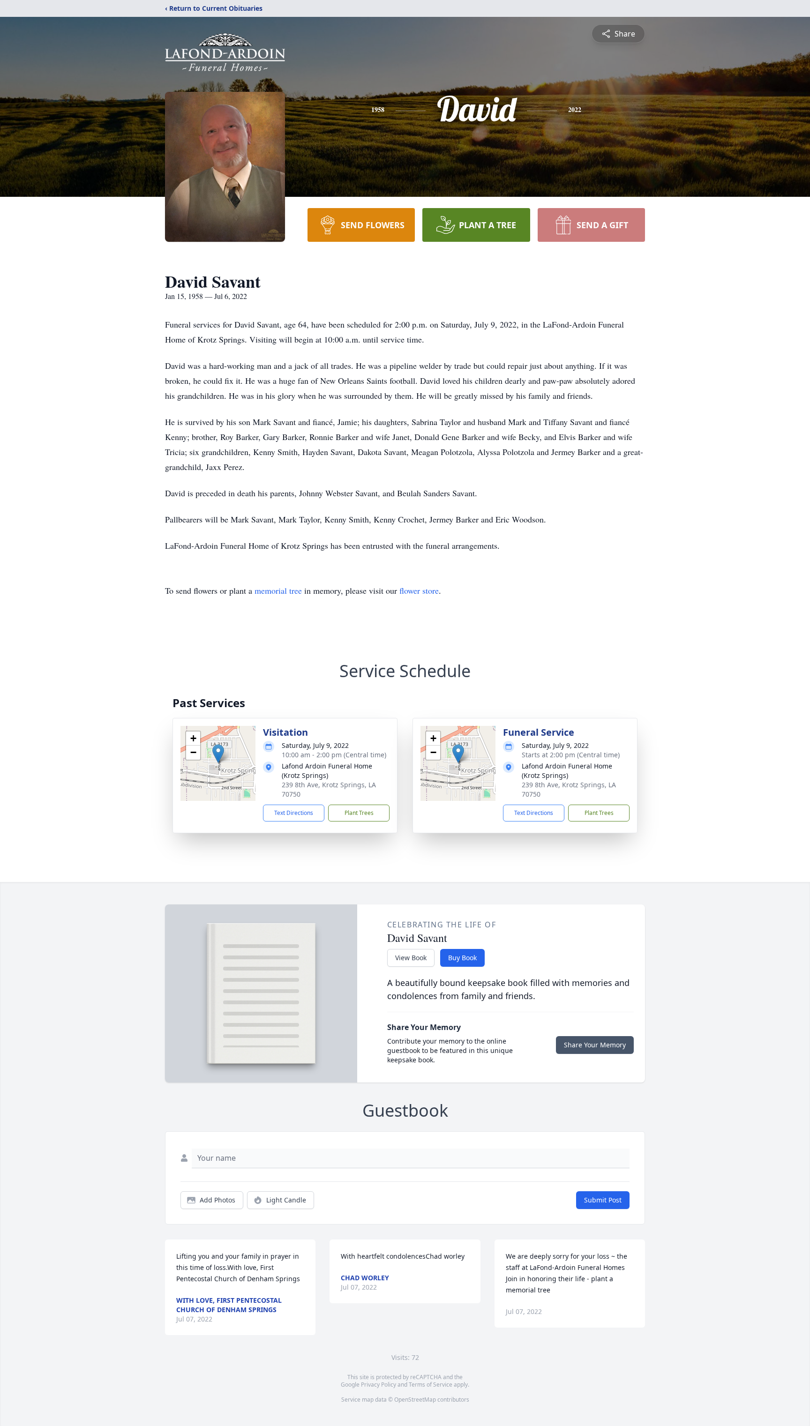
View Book (411, 957)
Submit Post (603, 1199)
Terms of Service (430, 1385)
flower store (419, 590)
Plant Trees (359, 813)
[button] (218, 753)
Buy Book (462, 957)
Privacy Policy (378, 1385)
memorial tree (278, 590)
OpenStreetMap (415, 1400)
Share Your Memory (595, 1044)
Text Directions (293, 813)
